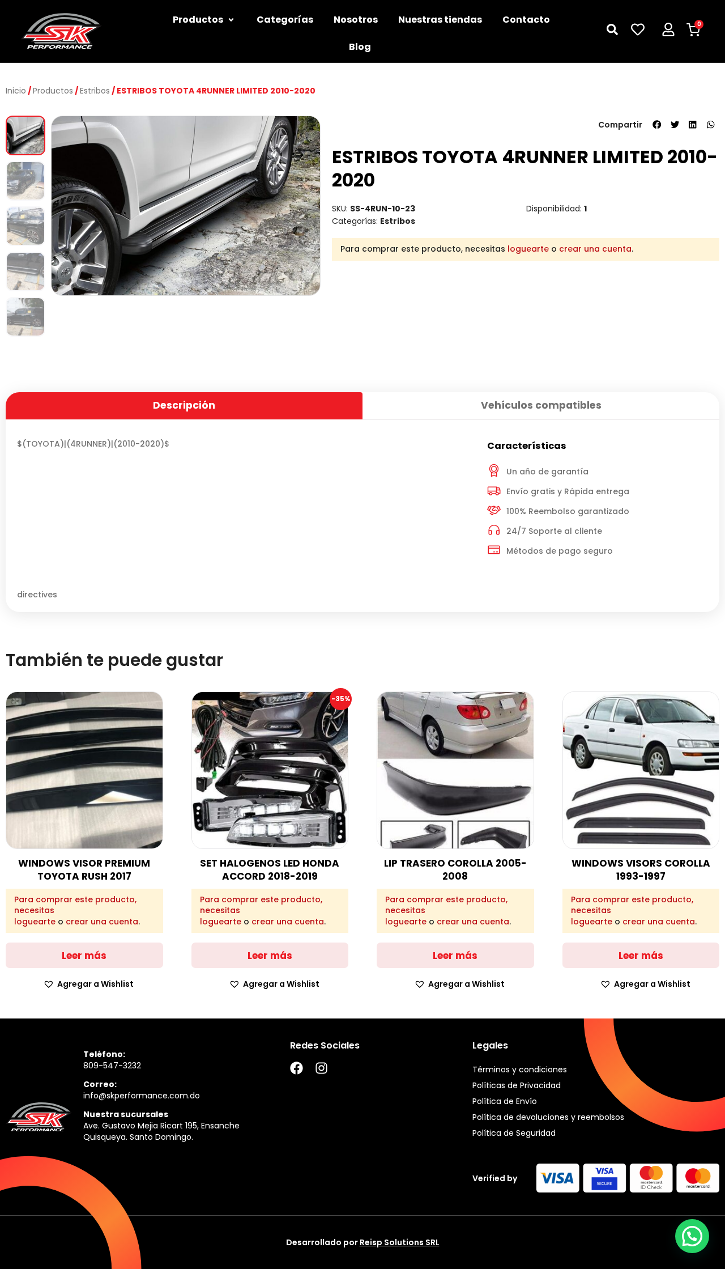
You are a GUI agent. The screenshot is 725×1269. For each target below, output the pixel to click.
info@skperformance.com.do (141, 1095)
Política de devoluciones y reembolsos (548, 1117)
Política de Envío (504, 1101)
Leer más (84, 955)
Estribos (95, 90)
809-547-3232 (112, 1065)
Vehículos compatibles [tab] (541, 405)
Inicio (16, 90)
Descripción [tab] (184, 405)
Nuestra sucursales (125, 1114)
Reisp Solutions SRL (400, 1242)
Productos (53, 90)
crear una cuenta (595, 248)
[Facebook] (296, 1068)
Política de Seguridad (514, 1133)
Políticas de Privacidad (516, 1085)
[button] (657, 125)
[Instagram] (321, 1068)
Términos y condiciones (519, 1069)
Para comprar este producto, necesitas (75, 905)
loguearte (528, 248)
